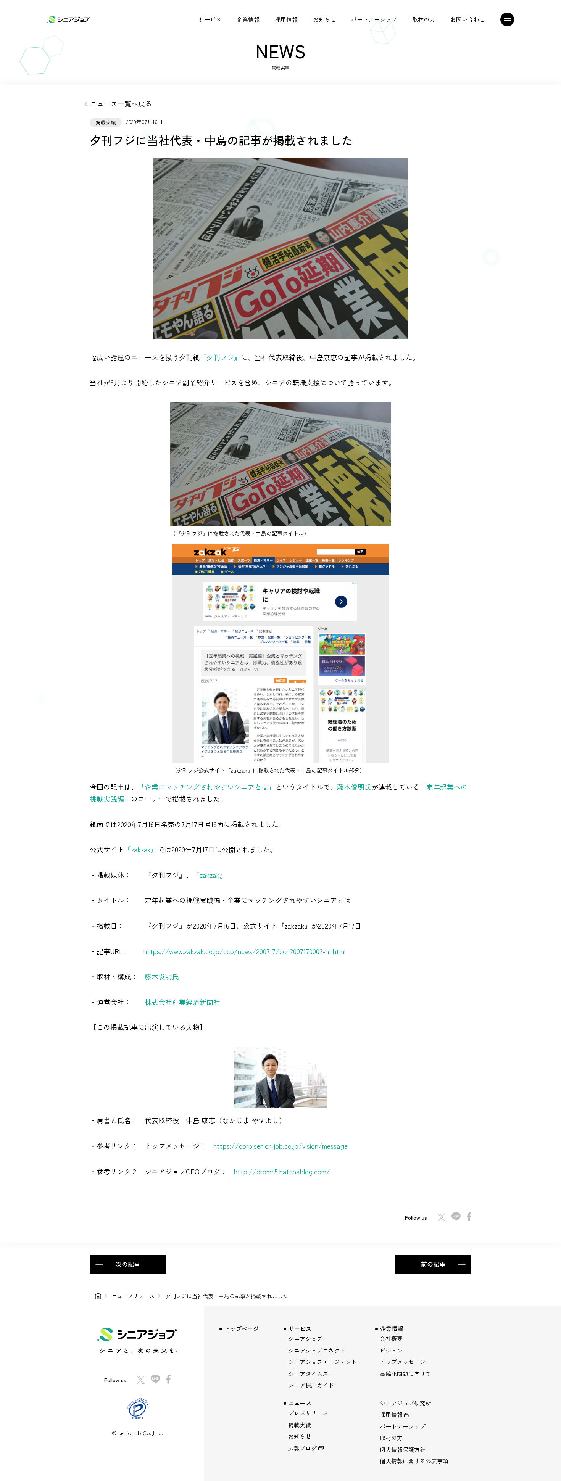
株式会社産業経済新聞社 (182, 1002)
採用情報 (286, 19)
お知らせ (324, 19)
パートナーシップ (374, 19)
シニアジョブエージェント (322, 1362)
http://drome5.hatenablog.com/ (282, 1171)
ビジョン (391, 1350)
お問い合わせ (467, 19)
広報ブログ (302, 1448)
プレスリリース (308, 1413)
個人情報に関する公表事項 (414, 1461)
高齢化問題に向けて (405, 1374)
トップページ (241, 1329)
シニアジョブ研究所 (405, 1403)
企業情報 (248, 19)
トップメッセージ (403, 1362)
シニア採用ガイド (311, 1385)
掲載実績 (299, 1425)
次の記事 (128, 1264)
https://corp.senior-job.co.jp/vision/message (280, 1146)
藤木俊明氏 (354, 787)
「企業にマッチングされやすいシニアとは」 (206, 787)
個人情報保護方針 (403, 1450)
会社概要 (391, 1339)
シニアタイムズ (308, 1374)
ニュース (300, 1403)
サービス (209, 19)
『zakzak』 (141, 849)
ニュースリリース (133, 1296)
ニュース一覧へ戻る (121, 103)
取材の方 (423, 19)
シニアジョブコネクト (316, 1350)
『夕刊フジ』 (220, 357)
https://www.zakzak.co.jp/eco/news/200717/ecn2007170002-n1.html (244, 951)
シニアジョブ (305, 1339)
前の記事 (433, 1264)
